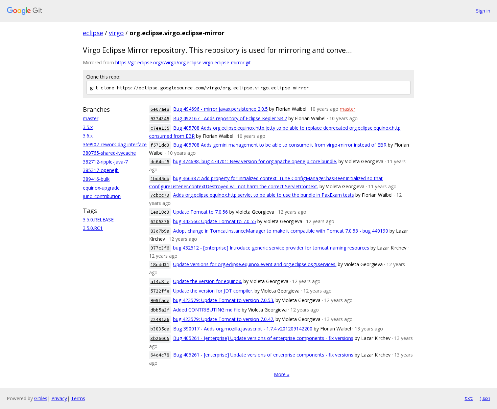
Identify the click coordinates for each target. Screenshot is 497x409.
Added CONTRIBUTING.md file (206, 309)
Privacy (59, 398)
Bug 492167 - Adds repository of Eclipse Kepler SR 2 (230, 118)
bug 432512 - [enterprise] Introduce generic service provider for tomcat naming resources (271, 247)
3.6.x (88, 135)
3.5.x (88, 127)
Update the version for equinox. (207, 281)
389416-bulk (96, 179)
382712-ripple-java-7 (105, 161)
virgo (116, 33)
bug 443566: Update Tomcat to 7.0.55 (214, 221)
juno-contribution (102, 196)
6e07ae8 (159, 109)
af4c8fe (159, 281)
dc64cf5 (159, 162)
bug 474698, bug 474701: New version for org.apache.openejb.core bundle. (255, 161)
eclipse (93, 33)
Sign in (483, 10)
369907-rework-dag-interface (115, 144)
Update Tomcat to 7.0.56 (200, 212)
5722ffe (159, 291)
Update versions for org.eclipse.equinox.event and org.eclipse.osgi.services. (254, 264)
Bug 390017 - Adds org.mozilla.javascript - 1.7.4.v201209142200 (242, 328)
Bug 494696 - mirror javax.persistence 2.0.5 (220, 109)
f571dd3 (159, 145)
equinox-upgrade (101, 188)
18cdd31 (159, 264)
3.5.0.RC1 (93, 228)
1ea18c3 (159, 212)
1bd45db (159, 178)
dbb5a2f (159, 310)
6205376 (159, 221)
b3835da (159, 329)
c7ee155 (159, 128)
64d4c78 (159, 355)
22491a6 (159, 319)
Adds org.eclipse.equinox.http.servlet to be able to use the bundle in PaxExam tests (263, 195)
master (90, 118)
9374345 (159, 119)
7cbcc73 (159, 195)
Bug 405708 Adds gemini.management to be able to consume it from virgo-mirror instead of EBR (279, 145)
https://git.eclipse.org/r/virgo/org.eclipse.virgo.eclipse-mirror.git (183, 62)
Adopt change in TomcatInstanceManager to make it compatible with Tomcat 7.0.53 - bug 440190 (280, 231)
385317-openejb (101, 170)
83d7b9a (159, 231)
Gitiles (40, 398)
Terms (78, 398)
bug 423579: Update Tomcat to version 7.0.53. (223, 300)
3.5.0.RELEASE (98, 219)
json (484, 398)
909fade (159, 300)
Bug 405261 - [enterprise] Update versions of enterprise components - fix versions (263, 338)
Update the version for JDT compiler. (213, 290)
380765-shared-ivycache (109, 153)
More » (281, 374)
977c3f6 (159, 248)
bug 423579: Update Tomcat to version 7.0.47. (223, 319)
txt (469, 398)
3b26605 (159, 338)
